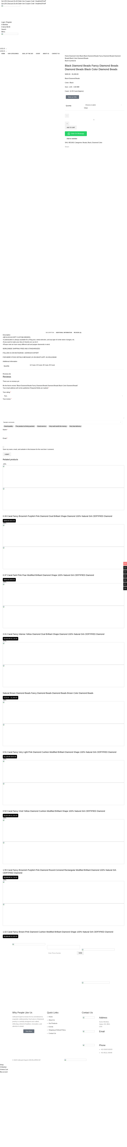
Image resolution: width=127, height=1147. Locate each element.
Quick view (10, 512)
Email (7, 1102)
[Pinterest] (94, 945)
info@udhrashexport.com (107, 1035)
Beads (85, 142)
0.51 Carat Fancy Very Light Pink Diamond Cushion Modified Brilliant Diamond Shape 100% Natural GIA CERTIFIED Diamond (59, 752)
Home (67, 56)
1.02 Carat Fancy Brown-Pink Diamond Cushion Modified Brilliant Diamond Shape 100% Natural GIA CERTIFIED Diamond (58, 932)
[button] (5, 512)
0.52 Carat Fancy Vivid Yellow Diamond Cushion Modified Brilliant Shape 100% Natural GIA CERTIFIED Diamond (54, 811)
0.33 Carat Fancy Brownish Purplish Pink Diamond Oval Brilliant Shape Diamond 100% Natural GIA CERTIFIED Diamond (57, 516)
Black (82, 56)
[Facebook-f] (84, 945)
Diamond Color (74, 56)
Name (7, 1122)
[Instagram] (89, 945)
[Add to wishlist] (15, 512)
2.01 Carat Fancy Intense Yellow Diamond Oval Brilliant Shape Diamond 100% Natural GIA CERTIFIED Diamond (53, 634)
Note (6, 1112)
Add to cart (71, 127)
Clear (86, 108)
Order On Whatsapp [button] (77, 133)
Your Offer (8, 1092)
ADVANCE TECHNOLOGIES (51, 1060)
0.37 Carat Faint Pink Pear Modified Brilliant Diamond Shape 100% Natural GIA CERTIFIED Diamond (48, 575)
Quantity (68, 105)
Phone (7, 1130)
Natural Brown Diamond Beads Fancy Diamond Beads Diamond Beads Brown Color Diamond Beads (48, 693)
